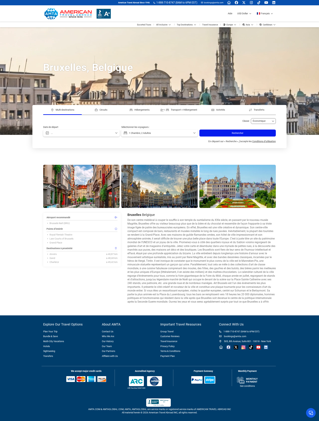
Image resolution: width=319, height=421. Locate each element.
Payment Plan (167, 356)
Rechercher (237, 133)
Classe (245, 121)
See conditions (247, 386)
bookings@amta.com (213, 2)
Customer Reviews (169, 336)
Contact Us (107, 331)
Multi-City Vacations (53, 341)
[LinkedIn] (274, 3)
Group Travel (166, 331)
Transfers (48, 356)
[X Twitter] (244, 3)
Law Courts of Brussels (61, 238)
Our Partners (108, 351)
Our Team (107, 346)
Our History (108, 341)
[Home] (229, 3)
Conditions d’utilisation (264, 141)
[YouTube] (266, 3)
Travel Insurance (168, 341)
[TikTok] (259, 3)
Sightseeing (49, 351)
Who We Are (108, 336)
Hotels (46, 346)
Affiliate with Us (110, 356)
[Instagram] (251, 3)
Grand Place (56, 242)
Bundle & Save (50, 336)
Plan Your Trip (50, 331)
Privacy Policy (167, 346)
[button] (50, 186)
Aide (230, 13)
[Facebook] (236, 3)
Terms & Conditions (170, 351)
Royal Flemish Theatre (61, 235)
